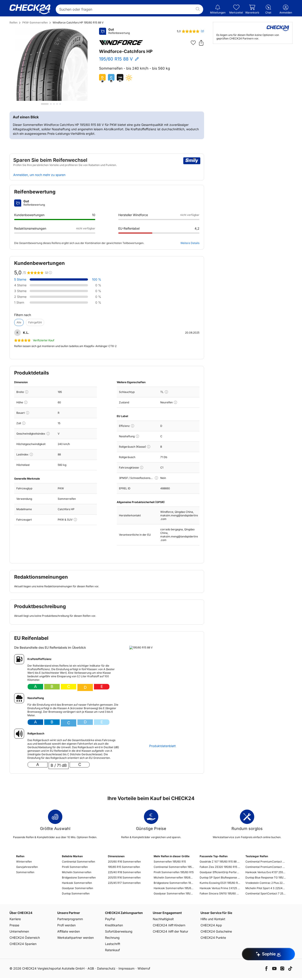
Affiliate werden (68, 931)
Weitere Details (189, 243)
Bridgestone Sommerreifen (79, 877)
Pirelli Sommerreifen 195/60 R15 (174, 872)
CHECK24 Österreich (25, 937)
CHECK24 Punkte (213, 937)
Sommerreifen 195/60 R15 (170, 861)
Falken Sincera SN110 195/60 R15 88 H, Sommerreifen (220, 893)
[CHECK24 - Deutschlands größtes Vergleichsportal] (30, 9)
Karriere (15, 919)
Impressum (126, 968)
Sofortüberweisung (118, 931)
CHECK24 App (211, 925)
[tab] (45, 104)
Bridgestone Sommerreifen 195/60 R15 (174, 882)
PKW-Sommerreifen (35, 22)
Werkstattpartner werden (75, 937)
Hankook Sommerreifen (77, 882)
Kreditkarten (114, 925)
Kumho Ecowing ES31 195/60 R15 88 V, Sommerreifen (220, 882)
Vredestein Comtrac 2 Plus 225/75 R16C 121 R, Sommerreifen (265, 882)
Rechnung (112, 937)
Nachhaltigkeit (163, 919)
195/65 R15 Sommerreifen (124, 867)
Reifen (13, 22)
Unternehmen (19, 931)
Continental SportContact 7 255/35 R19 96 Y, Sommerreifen (265, 893)
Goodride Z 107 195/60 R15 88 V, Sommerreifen (220, 861)
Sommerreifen (25, 872)
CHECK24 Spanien (23, 944)
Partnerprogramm (70, 919)
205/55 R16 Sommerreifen (124, 877)
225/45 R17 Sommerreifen (124, 882)
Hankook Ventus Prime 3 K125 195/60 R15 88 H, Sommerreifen (220, 888)
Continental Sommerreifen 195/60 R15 (174, 867)
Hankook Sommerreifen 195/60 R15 (174, 888)
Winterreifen (24, 861)
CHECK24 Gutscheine (216, 931)
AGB (91, 968)
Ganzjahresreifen (27, 867)
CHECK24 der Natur (170, 931)
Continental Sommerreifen (78, 861)
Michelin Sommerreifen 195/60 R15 (174, 877)
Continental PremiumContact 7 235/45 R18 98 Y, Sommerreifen (265, 867)
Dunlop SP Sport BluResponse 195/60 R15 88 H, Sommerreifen (220, 877)
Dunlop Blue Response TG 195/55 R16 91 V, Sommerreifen (265, 877)
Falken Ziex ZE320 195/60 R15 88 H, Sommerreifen (220, 867)
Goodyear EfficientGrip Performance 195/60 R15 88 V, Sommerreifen (220, 872)
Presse (14, 925)
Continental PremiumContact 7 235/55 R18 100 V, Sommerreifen (265, 861)
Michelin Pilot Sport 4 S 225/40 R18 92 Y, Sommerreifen (265, 888)
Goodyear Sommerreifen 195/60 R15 (174, 893)
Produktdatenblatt (162, 746)
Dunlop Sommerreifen (76, 893)
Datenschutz (106, 968)
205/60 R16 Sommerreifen (124, 861)
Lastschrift (112, 944)
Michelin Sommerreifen (76, 872)
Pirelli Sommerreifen (75, 867)
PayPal (110, 919)
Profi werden (66, 925)
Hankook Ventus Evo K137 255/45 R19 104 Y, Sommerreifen (265, 872)
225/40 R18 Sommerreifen (124, 872)
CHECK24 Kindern (169, 925)
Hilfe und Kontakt (213, 919)
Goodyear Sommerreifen (77, 888)
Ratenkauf (112, 950)
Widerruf (144, 968)
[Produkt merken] (193, 42)
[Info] (26, 392)
